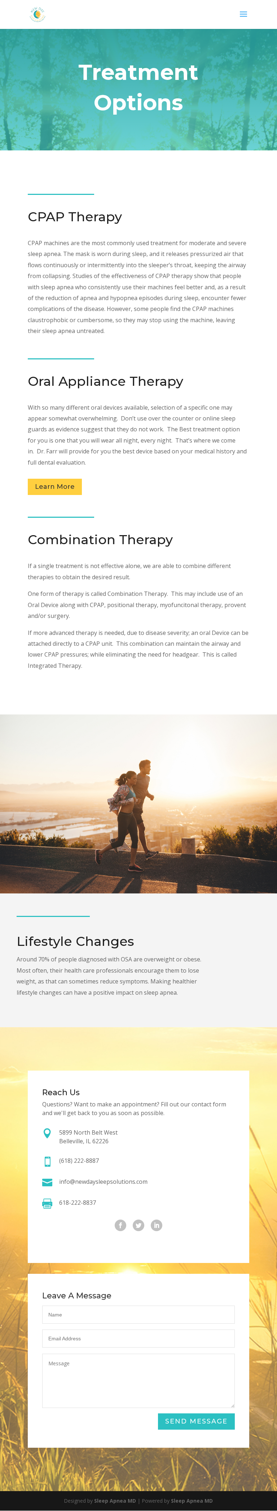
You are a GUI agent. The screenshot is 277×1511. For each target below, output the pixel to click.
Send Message (196, 1421)
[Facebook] (120, 1225)
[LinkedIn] (156, 1225)
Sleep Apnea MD (115, 1500)
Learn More (55, 487)
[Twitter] (138, 1225)
